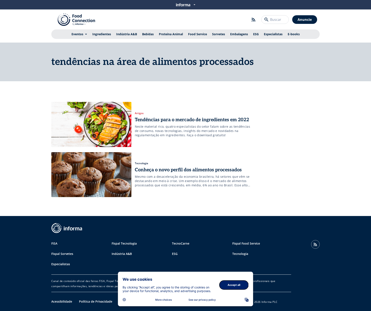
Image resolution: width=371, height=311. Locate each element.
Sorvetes (218, 34)
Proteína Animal (171, 34)
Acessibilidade (61, 301)
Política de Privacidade (95, 301)
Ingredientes (101, 34)
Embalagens (239, 34)
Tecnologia (240, 254)
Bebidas (148, 34)
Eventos (77, 34)
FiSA (54, 243)
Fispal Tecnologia (124, 243)
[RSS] (253, 19)
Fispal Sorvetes (62, 254)
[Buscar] (266, 19)
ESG (256, 34)
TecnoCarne (180, 243)
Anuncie (305, 19)
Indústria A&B (126, 34)
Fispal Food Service (246, 243)
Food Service (197, 34)
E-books (294, 34)
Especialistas (273, 34)
